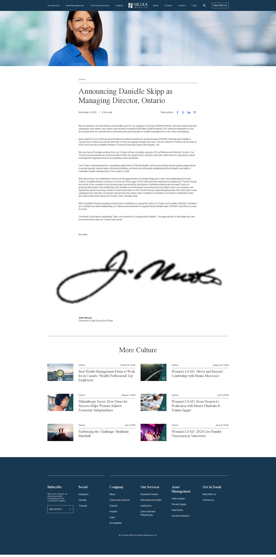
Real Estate (177, 510)
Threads (82, 505)
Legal (112, 517)
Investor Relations (180, 515)
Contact (182, 5)
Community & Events (99, 5)
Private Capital (179, 504)
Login (194, 5)
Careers (168, 5)
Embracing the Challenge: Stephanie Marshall (103, 433)
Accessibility (116, 523)
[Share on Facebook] (177, 112)
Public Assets (178, 498)
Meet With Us (220, 5)
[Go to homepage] (138, 5)
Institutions (146, 505)
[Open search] (204, 5)
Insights (119, 5)
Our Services (53, 5)
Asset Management (75, 5)
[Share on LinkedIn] (189, 112)
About (156, 5)
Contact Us (208, 500)
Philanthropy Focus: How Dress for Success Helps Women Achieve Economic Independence (102, 405)
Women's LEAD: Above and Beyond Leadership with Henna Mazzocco (197, 373)
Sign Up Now (55, 509)
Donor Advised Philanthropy (148, 513)
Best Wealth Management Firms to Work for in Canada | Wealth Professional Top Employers (106, 375)
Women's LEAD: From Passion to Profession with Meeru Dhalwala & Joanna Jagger (196, 405)
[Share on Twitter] (183, 112)
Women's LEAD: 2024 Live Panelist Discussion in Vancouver (196, 433)
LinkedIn (82, 500)
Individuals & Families (151, 500)
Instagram (83, 494)
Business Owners (149, 494)
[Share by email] (195, 112)
